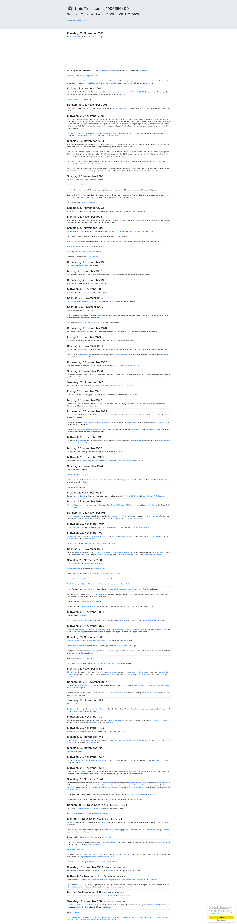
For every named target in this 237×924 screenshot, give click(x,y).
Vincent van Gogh (79, 579)
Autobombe (121, 108)
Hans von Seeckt (79, 496)
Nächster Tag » (84, 20)
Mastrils (117, 880)
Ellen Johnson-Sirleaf (74, 133)
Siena (116, 862)
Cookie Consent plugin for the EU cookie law (221, 920)
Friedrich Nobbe (91, 651)
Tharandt (108, 651)
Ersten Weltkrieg (117, 505)
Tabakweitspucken (88, 538)
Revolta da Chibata (74, 527)
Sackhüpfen (123, 536)
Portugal (129, 760)
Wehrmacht (137, 429)
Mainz (108, 813)
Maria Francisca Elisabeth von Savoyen (89, 760)
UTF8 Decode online (161, 917)
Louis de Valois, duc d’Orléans (91, 854)
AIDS (129, 161)
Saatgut (83, 653)
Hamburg (70, 822)
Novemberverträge (78, 632)
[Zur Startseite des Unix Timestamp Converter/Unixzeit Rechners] (71, 8)
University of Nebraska (85, 658)
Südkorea (106, 81)
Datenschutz (86, 917)
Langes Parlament (107, 783)
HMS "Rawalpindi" (157, 422)
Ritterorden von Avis (104, 896)
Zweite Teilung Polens (76, 711)
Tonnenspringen (72, 538)
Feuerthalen (104, 880)
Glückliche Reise (92, 461)
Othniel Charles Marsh (112, 574)
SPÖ (93, 301)
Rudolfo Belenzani (114, 830)
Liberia (105, 133)
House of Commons (135, 783)
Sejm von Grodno (76, 709)
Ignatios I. (70, 905)
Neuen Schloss (100, 709)
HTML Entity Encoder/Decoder (123, 917)
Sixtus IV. (75, 813)
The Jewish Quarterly (89, 606)
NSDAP (132, 496)
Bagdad (72, 108)
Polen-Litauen (135, 709)
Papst (81, 751)
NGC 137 (106, 731)
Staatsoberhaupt (91, 135)
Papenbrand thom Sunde (75, 849)
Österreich (84, 301)
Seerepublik (76, 842)
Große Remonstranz (136, 787)
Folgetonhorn (79, 443)
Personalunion (125, 555)
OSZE (79, 37)
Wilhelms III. (77, 552)
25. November (72, 672)
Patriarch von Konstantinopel (84, 905)
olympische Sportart (153, 536)
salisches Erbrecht (103, 555)
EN (68, 917)
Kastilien (117, 896)
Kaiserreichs (121, 629)
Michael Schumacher (74, 246)
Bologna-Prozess (91, 76)
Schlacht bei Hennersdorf (80, 740)
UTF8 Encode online (144, 917)
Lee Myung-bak (111, 83)
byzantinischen (153, 905)
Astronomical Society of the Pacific (89, 601)
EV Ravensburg (82, 615)
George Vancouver (115, 720)
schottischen (73, 646)
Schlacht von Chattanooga (138, 672)
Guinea (114, 366)
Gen (149, 355)
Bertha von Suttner (73, 569)
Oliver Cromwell (107, 787)
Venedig (96, 808)
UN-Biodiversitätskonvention (109, 71)
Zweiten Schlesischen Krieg (145, 740)
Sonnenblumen (117, 579)
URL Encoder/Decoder (102, 917)
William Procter (115, 693)
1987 (137, 366)
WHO (86, 161)
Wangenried (106, 837)
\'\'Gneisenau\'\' (103, 422)
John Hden (94, 787)
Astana (89, 37)
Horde (108, 885)
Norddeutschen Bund (137, 629)
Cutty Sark (123, 646)
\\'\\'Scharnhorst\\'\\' (88, 422)
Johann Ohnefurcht (123, 854)
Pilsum (104, 822)
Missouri (98, 536)
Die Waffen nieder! (97, 569)
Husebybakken (122, 620)
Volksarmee (86, 81)
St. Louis (92, 536)
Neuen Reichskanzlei (153, 429)
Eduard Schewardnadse (89, 202)
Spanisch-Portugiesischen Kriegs (141, 794)
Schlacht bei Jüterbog (79, 771)
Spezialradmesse (93, 257)
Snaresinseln (92, 722)
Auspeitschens (144, 527)
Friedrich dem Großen (126, 740)
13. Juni (132, 366)
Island (129, 422)
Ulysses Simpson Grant (109, 672)
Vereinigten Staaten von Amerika (108, 663)
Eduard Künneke (108, 461)
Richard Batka (87, 518)
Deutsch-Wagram (79, 688)
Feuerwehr (81, 441)
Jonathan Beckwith (84, 355)
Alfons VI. (156, 760)
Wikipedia (75, 912)
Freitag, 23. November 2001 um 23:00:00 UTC (101, 919)
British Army (130, 505)
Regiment (94, 742)
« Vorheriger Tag (73, 20)
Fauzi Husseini (129, 386)
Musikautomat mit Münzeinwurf (130, 589)
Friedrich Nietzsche (74, 584)
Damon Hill (71, 231)
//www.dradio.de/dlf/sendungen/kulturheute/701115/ (126, 92)
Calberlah (153, 880)
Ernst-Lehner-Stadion (84, 252)
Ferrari (103, 246)
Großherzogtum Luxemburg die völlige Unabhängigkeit (113, 552)
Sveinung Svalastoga (84, 620)
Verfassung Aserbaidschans (79, 266)
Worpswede (73, 563)
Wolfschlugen (141, 880)
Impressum (76, 917)
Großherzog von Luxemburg (153, 555)
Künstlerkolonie (89, 563)
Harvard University (120, 355)
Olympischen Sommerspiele (76, 536)
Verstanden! (221, 917)
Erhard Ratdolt (81, 808)
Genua (82, 842)
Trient (79, 830)
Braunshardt (95, 880)
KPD (125, 496)
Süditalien (89, 323)
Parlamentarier (147, 785)
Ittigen (111, 880)
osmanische (150, 505)
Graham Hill (132, 231)
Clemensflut (95, 871)
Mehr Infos (215, 913)
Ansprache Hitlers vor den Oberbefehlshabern (89, 429)
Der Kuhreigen (113, 516)
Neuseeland (110, 722)
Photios (108, 907)
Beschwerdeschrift (158, 783)
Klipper (116, 646)
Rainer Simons (152, 516)
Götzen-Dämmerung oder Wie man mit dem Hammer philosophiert (105, 584)
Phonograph (112, 589)
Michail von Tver (80, 885)
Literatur (70, 475)
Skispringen (106, 620)
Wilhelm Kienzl (127, 516)
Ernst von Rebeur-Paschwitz (97, 594)
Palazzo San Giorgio (95, 844)
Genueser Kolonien (161, 842)
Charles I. (105, 785)
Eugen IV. (98, 862)
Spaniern (90, 896)
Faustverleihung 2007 (74, 99)
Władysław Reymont (81, 475)
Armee (148, 83)
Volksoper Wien (77, 516)
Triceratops (96, 574)
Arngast (110, 871)
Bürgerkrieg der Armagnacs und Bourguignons (96, 857)
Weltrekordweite (150, 620)
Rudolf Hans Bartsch (135, 518)
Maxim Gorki (102, 543)
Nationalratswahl (73, 301)
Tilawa (98, 404)
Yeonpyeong (128, 81)
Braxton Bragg (106, 674)
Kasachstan (97, 37)
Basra (101, 505)
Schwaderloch (126, 880)
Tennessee (142, 674)
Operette (83, 461)
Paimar (93, 837)
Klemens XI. (71, 751)
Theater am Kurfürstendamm (127, 461)
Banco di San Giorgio (109, 842)
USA (103, 536)
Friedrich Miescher (73, 641)
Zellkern (101, 641)
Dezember (74, 37)
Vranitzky (112, 301)
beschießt (93, 81)
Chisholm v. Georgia (75, 704)
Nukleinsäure (90, 641)
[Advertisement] (118, 54)
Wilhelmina (158, 552)
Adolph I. (136, 555)
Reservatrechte (162, 629)
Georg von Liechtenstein (146, 830)
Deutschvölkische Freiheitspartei (152, 496)
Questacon (85, 292)
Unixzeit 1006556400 (74, 919)
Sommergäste (89, 543)
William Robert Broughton (161, 720)
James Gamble (153, 693)
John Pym (70, 787)
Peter (116, 760)
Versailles (81, 629)
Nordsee (75, 871)
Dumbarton (82, 646)
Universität (100, 813)
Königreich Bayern (97, 629)
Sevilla (69, 896)
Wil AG (134, 880)
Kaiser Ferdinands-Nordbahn (146, 685)
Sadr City (86, 108)
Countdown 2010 (145, 71)
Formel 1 (82, 231)
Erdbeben (100, 315)
